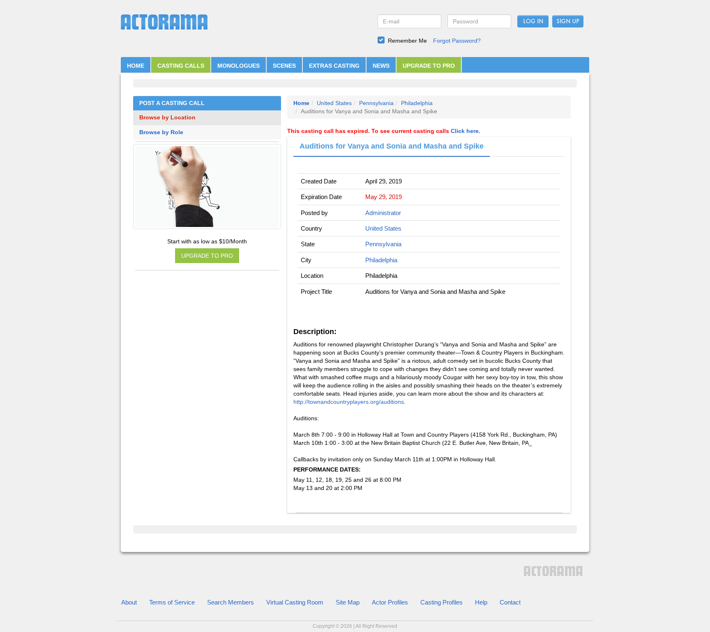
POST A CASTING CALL (172, 103)
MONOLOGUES (238, 65)
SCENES (284, 65)
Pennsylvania (376, 103)
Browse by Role (161, 132)
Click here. (465, 131)
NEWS (381, 65)
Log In (533, 22)
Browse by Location (167, 117)
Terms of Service (172, 602)
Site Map (348, 602)
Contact (510, 602)
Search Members (230, 602)
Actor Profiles (390, 602)
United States (334, 103)
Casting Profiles (441, 602)
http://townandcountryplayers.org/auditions (348, 401)
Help (481, 602)
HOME (135, 65)
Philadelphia (417, 103)
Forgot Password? (457, 40)
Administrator (383, 212)
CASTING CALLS (180, 65)
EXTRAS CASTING (334, 65)
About (129, 602)
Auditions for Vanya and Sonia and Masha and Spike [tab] (392, 146)
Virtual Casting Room (294, 602)
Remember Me (407, 40)
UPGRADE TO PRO (429, 65)
